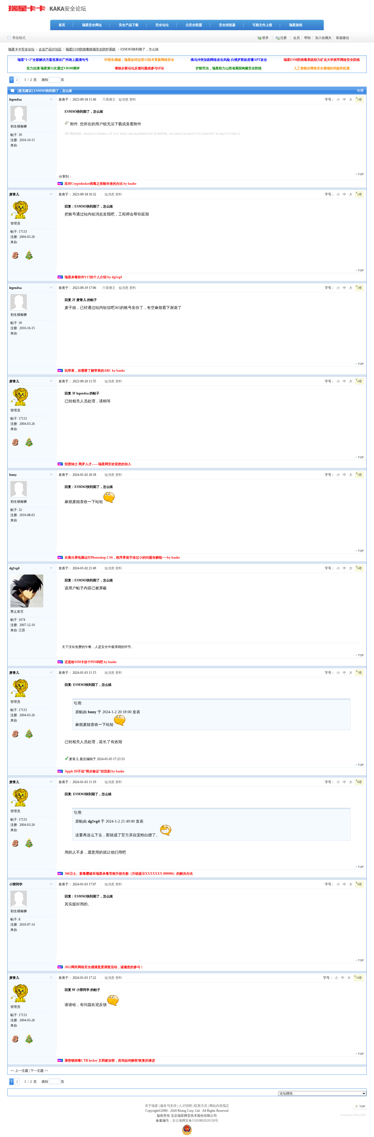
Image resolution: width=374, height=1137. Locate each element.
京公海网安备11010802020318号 (195, 1120)
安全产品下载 (129, 25)
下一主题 (37, 1071)
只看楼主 (109, 99)
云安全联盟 (194, 25)
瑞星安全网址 (92, 25)
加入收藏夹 (323, 38)
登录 (265, 38)
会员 (296, 38)
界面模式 (18, 38)
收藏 (360, 90)
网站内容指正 (219, 1106)
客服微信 (342, 38)
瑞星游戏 (295, 25)
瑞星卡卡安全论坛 (21, 49)
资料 (132, 99)
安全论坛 (162, 25)
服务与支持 (168, 1106)
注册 (283, 38)
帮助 (307, 38)
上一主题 (21, 1071)
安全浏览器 (227, 25)
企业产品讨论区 (50, 49)
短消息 (123, 99)
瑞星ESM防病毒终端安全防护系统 (91, 49)
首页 (62, 25)
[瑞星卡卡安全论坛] (48, 11)
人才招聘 (185, 1106)
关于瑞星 (151, 1106)
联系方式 (200, 1106)
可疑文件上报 (262, 25)
